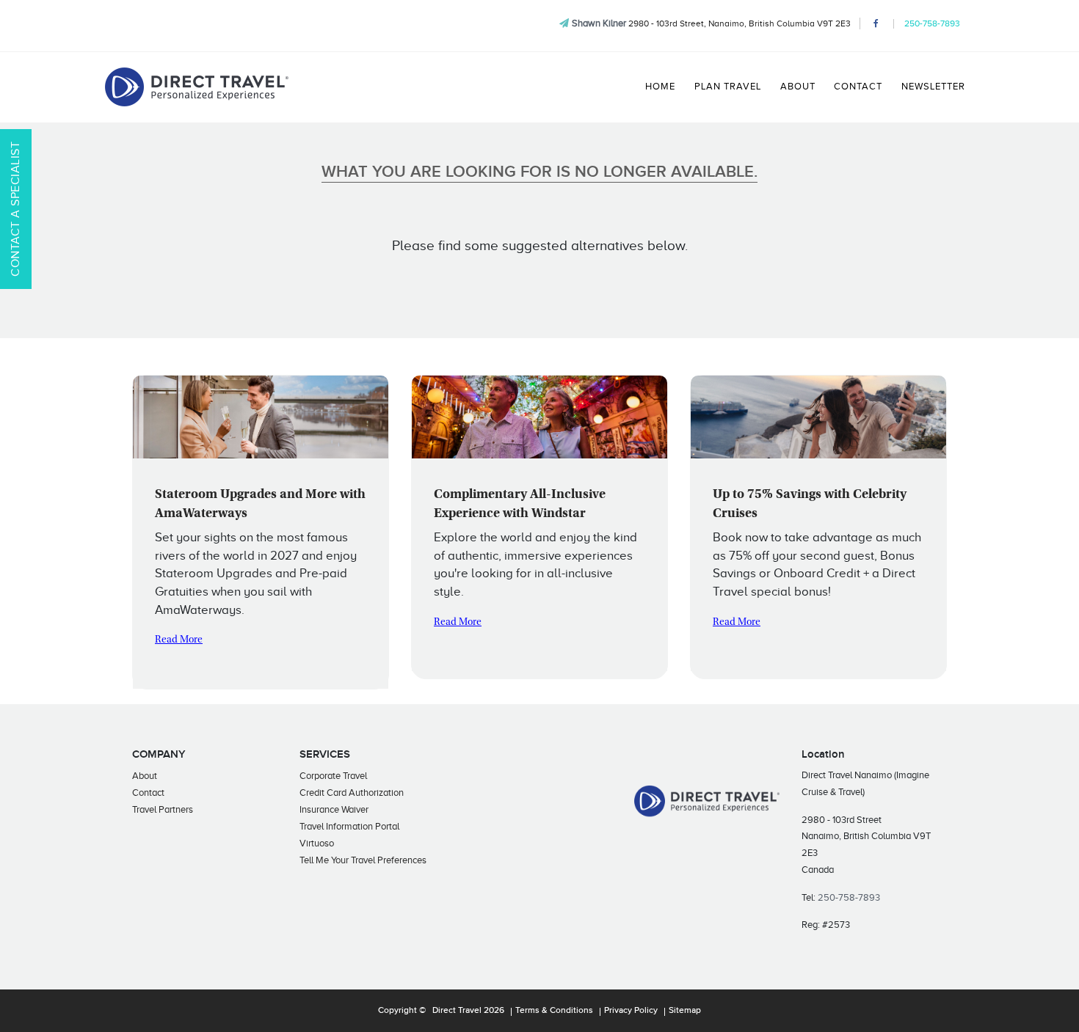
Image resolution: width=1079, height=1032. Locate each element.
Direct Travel (457, 1010)
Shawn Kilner (599, 23)
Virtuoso (316, 843)
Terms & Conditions (554, 1010)
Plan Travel (727, 86)
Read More (179, 640)
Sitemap (685, 1010)
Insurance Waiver (333, 809)
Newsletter (933, 86)
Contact (858, 86)
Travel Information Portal (349, 826)
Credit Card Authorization (351, 792)
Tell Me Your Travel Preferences (362, 860)
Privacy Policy (631, 1010)
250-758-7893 (932, 23)
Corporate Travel (333, 775)
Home (660, 86)
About (797, 86)
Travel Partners (162, 809)
